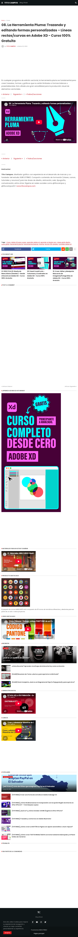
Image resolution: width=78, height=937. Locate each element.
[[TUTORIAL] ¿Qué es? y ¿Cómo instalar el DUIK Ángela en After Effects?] (6, 813)
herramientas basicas (31, 244)
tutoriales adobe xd (65, 244)
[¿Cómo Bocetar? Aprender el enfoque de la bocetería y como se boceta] (6, 668)
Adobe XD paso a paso (18, 242)
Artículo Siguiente (70, 386)
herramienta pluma (16, 244)
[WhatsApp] (67, 249)
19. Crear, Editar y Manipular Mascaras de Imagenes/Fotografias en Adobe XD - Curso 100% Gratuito (63, 275)
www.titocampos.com (26, 186)
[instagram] (41, 922)
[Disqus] (39, 310)
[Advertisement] (39, 12)
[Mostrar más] (75, 249)
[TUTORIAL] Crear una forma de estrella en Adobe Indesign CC (34, 795)
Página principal (39, 933)
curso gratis (5, 244)
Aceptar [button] (7, 933)
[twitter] (45, 922)
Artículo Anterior (7, 386)
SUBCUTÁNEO (43, 930)
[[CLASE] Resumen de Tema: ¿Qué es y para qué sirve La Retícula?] (6, 676)
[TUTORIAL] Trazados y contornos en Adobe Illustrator (31, 819)
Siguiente (17, 94)
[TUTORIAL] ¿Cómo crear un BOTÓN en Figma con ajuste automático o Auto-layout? (42, 827)
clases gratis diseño (63, 242)
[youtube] (37, 922)
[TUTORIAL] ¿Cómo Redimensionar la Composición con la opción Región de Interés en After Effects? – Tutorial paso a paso (43, 804)
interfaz (41, 244)
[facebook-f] (32, 922)
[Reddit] (63, 249)
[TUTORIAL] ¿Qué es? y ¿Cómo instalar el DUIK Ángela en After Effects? (37, 811)
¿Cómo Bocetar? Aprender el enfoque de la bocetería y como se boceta (38, 666)
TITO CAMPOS (11, 2)
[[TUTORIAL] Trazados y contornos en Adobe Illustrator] (6, 821)
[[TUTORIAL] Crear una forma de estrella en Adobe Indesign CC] (6, 797)
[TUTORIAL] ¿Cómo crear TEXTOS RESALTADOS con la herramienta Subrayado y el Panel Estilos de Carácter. (43, 836)
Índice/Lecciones (34, 94)
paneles (55, 244)
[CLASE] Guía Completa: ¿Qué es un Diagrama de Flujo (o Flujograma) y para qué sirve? (43, 682)
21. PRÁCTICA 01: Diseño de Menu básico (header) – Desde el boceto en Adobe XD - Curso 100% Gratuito (13, 274)
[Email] (71, 249)
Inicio (3, 20)
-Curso (8, 20)
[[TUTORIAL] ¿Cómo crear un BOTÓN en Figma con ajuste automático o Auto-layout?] (6, 829)
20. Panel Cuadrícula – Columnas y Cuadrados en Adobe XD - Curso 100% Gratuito (37, 274)
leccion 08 (48, 244)
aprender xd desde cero (48, 242)
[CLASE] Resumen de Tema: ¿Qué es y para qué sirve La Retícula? (35, 674)
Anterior (6, 94)
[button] (2, 2)
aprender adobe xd (33, 242)
